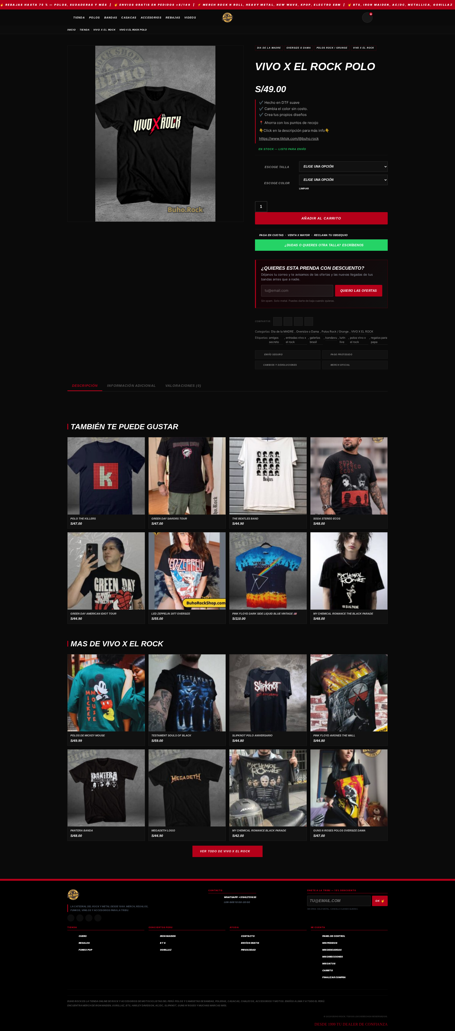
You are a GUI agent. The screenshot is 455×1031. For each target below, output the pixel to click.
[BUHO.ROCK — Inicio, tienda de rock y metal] (227, 17)
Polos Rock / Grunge (332, 48)
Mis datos (328, 963)
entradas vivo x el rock (296, 340)
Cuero (83, 936)
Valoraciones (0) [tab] (183, 386)
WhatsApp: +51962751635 (240, 897)
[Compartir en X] (288, 321)
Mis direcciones (332, 956)
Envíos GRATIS (250, 943)
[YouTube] (97, 918)
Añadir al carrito (321, 218)
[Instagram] (70, 918)
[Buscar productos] (356, 17)
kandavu (331, 337)
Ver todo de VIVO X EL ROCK (225, 851)
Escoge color (277, 183)
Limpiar (304, 188)
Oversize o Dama (299, 48)
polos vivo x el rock (358, 340)
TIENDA (85, 29)
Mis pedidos (329, 943)
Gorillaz (166, 950)
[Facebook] (88, 918)
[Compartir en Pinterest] (309, 321)
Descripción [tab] (85, 386)
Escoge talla (277, 167)
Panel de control (333, 936)
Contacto (248, 936)
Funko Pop (85, 950)
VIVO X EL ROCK (104, 29)
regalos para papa (379, 340)
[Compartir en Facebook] (277, 321)
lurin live (342, 340)
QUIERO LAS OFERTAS (358, 290)
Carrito (327, 970)
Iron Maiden (168, 936)
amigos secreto (274, 340)
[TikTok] (79, 918)
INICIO (71, 29)
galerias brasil (315, 340)
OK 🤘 (379, 900)
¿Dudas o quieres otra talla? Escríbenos (324, 245)
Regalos (84, 943)
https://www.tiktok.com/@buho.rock (289, 138)
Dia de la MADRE (269, 48)
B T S (162, 943)
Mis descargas (331, 950)
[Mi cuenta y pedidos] (378, 17)
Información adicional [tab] (131, 386)
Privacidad (248, 950)
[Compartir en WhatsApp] (298, 321)
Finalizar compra (334, 977)
